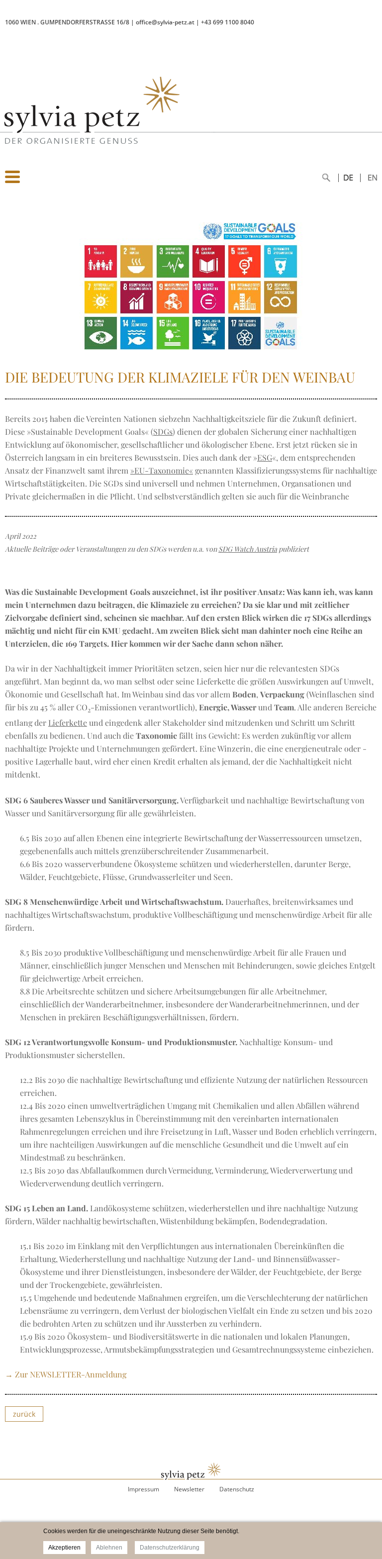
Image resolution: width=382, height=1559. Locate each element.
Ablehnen (109, 1547)
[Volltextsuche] (327, 183)
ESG (264, 457)
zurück (24, 1414)
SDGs (163, 431)
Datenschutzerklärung (169, 1547)
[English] (357, 183)
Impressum (143, 1489)
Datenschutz (236, 1489)
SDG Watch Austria (247, 549)
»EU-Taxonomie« (161, 470)
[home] (79, 156)
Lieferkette (67, 722)
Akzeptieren (64, 1547)
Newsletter (189, 1489)
